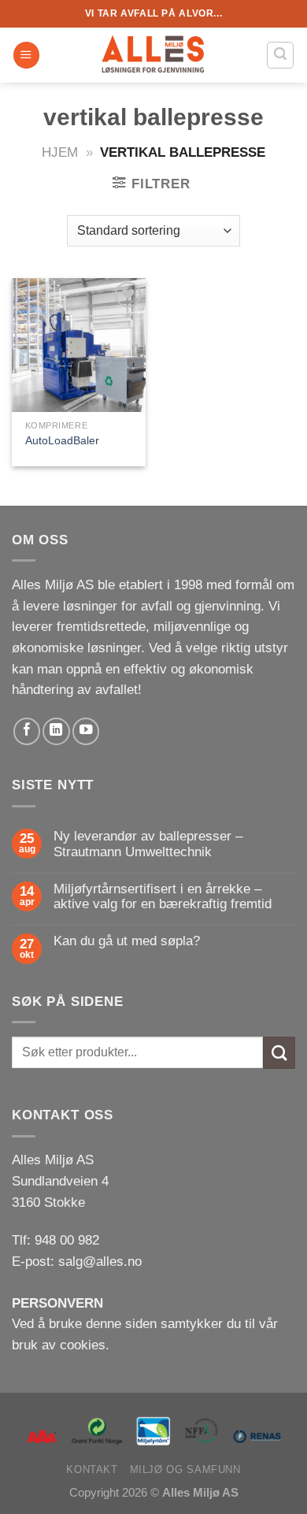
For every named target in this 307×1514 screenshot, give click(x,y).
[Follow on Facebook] (26, 731)
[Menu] (26, 55)
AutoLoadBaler (62, 440)
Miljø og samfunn (185, 1469)
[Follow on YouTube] (85, 731)
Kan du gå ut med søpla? (127, 940)
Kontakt (91, 1469)
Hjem (60, 152)
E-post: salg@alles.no (77, 1261)
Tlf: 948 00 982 (55, 1240)
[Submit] (279, 1053)
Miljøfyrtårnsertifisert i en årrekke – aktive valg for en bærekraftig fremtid (163, 896)
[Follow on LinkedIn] (56, 731)
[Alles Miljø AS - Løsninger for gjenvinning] (153, 55)
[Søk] (280, 55)
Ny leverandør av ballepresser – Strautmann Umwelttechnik (148, 844)
